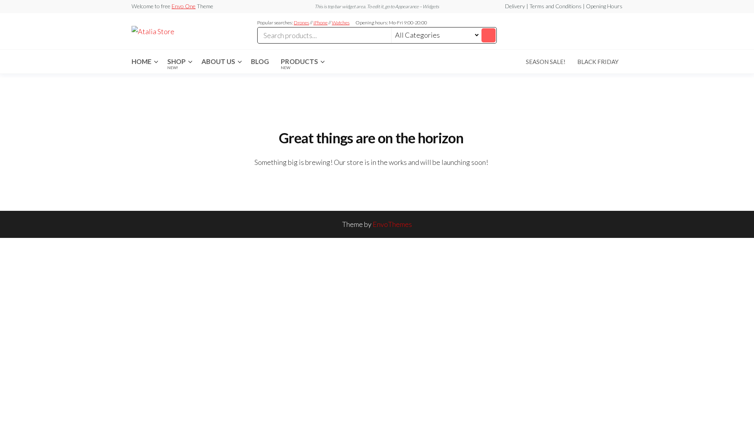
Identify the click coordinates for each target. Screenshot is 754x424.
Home (142, 61)
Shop (176, 63)
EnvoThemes (392, 224)
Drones (301, 23)
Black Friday (598, 61)
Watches (341, 23)
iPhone (320, 23)
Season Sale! (546, 61)
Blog (260, 61)
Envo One (184, 6)
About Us (218, 61)
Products (299, 63)
